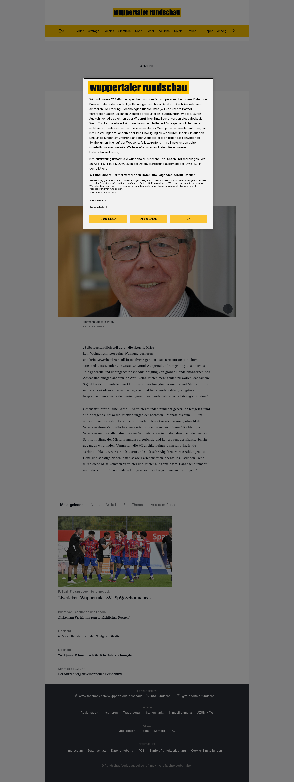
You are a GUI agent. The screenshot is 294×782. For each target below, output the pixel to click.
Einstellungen (108, 218)
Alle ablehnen (148, 218)
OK (188, 218)
